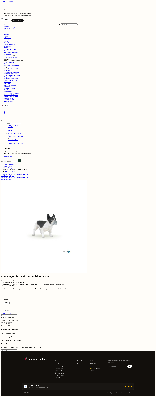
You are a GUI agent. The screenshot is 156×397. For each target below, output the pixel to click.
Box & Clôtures (8, 90)
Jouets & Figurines (9, 99)
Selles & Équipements (10, 49)
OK (129, 366)
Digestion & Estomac (10, 77)
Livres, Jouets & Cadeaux (59, 376)
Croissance (7, 82)
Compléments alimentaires (11, 69)
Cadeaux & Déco (9, 101)
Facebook (93, 366)
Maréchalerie (8, 91)
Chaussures (7, 38)
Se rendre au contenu (7, 1)
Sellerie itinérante (77, 360)
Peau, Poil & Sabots (10, 85)
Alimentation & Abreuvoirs (12, 93)
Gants (6, 41)
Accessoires (7, 46)
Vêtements (7, 36)
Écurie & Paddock (60, 373)
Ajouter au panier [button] (6, 313)
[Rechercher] (19, 160)
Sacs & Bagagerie (9, 44)
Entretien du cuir (9, 64)
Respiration (7, 83)
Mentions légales (109, 393)
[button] (14, 174)
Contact (75, 366)
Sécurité (6, 39)
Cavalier (57, 360)
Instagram (93, 363)
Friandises (7, 70)
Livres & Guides (9, 98)
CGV (91, 360)
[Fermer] (1, 120)
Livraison (75, 363)
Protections (7, 54)
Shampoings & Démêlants (11, 65)
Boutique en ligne (17, 20)
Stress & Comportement (11, 78)
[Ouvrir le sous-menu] (8, 135)
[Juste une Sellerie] (5, 20)
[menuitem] (6, 34)
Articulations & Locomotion (12, 75)
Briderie (6, 51)
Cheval (57, 363)
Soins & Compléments (61, 366)
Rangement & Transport (11, 95)
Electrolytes (7, 86)
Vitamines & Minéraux (10, 80)
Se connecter (8, 30)
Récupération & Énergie (11, 73)
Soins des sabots (9, 62)
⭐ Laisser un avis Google (95, 369)
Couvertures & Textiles (11, 52)
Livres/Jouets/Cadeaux (10, 166)
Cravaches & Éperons (10, 43)
